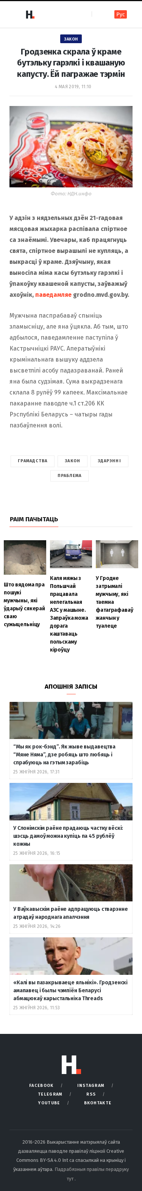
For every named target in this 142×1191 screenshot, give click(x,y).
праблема (70, 475)
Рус (120, 14)
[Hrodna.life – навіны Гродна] (30, 14)
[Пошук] (98, 14)
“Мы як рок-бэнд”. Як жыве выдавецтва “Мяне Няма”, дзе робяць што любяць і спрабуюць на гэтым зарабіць (64, 755)
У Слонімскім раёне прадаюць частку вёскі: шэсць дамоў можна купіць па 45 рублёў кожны (68, 836)
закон (72, 460)
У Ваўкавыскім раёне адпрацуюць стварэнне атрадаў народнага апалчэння (70, 913)
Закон (71, 39)
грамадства (32, 460)
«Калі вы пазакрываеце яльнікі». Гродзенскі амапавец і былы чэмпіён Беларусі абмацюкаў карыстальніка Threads (70, 990)
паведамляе (53, 294)
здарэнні (109, 460)
